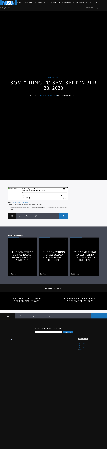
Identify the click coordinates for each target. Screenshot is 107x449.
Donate (94, 2)
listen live (89, 8)
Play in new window (17, 214)
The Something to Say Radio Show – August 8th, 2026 (54, 268)
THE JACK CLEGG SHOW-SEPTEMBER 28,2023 (27, 312)
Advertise (81, 354)
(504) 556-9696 (6, 8)
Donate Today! (82, 358)
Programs (67, 2)
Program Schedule (83, 360)
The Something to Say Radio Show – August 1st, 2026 (85, 268)
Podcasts (56, 2)
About (21, 2)
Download (26, 214)
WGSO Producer (48, 101)
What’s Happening (81, 2)
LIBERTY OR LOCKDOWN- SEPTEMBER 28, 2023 (80, 312)
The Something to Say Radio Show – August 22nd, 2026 (23, 268)
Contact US (31, 2)
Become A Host (82, 356)
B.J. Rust (11, 285)
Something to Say (53, 83)
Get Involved (44, 2)
